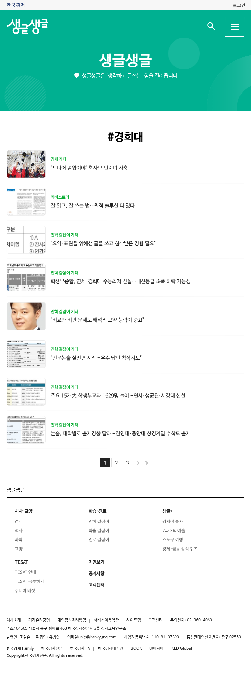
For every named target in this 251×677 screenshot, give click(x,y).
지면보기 (96, 562)
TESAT (21, 562)
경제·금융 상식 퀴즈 (180, 549)
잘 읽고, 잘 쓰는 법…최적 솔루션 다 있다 (93, 205)
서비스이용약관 (106, 620)
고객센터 (155, 620)
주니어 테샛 (25, 590)
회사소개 (14, 620)
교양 (19, 549)
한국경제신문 (52, 648)
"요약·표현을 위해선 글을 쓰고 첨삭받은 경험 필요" (103, 243)
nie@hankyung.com (98, 637)
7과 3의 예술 (173, 530)
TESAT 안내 (25, 572)
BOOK (136, 648)
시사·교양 (23, 511)
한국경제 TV (80, 648)
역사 (19, 530)
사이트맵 (133, 620)
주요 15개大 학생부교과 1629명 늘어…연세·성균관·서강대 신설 (118, 395)
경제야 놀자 (172, 521)
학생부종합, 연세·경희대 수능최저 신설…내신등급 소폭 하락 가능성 (121, 281)
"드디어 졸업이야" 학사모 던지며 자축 (89, 168)
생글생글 (125, 61)
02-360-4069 (199, 620)
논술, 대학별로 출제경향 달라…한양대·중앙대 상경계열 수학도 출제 (121, 433)
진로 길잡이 (99, 539)
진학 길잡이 (99, 521)
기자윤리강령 (39, 620)
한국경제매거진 (110, 648)
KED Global (181, 648)
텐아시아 (156, 648)
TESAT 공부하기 (29, 581)
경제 (19, 521)
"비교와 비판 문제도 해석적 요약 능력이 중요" (97, 320)
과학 (19, 539)
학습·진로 (97, 511)
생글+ (167, 511)
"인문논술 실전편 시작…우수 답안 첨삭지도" (96, 358)
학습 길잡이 (99, 530)
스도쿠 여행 (172, 539)
